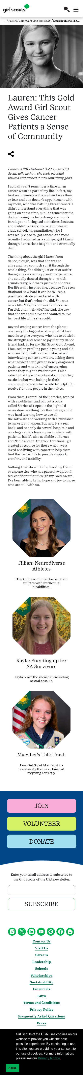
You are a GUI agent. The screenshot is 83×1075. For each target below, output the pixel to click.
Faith (41, 996)
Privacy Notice (49, 1058)
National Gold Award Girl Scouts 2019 (29, 20)
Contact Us (42, 941)
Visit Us (41, 948)
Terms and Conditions (41, 1003)
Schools (41, 969)
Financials (41, 989)
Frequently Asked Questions (41, 1016)
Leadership (41, 962)
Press (41, 1023)
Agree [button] (12, 1067)
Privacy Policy (42, 1009)
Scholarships (41, 975)
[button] (67, 9)
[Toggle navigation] (76, 10)
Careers (41, 955)
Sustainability (41, 982)
